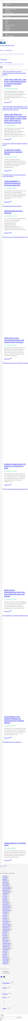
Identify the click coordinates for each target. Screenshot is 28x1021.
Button (10, 57)
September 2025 (6, 891)
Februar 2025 (6, 902)
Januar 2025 (5, 904)
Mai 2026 (5, 879)
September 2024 (6, 910)
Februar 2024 (6, 921)
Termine (7, 20)
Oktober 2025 (6, 890)
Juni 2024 (5, 915)
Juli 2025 (5, 894)
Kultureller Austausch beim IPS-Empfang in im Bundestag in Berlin (15, 466)
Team (6, 34)
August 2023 (5, 930)
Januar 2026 (5, 885)
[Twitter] (3, 43)
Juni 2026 (5, 877)
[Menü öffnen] (1, 67)
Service (4, 997)
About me (5, 37)
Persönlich (5, 994)
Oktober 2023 (6, 927)
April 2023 (5, 937)
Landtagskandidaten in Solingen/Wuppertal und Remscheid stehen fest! (12, 183)
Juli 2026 (5, 876)
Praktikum (7, 30)
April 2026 (5, 880)
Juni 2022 (5, 952)
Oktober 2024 (6, 908)
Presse (6, 21)
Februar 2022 (6, 959)
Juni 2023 (5, 934)
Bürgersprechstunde (9, 35)
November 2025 (6, 888)
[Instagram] (5, 43)
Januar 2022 (5, 960)
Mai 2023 (5, 935)
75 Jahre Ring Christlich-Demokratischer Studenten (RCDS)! (13, 152)
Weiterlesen (7, 102)
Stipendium (7, 28)
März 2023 (5, 938)
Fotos (6, 23)
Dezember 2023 (6, 924)
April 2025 (5, 899)
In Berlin (4, 987)
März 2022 (5, 957)
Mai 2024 (5, 916)
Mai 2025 (5, 898)
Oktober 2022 (6, 946)
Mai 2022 (5, 954)
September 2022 (6, 948)
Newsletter (7, 26)
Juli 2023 (5, 932)
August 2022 (5, 949)
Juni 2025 (5, 896)
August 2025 (5, 893)
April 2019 (5, 963)
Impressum (5, 971)
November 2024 (6, 907)
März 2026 (5, 882)
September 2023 (6, 929)
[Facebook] (1, 43)
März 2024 (5, 919)
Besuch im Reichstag (9, 25)
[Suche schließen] (2, 1015)
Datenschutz (6, 972)
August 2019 (5, 962)
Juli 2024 (5, 913)
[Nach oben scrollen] (1, 977)
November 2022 (6, 944)
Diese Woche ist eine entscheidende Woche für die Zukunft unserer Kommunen (14, 340)
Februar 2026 (6, 883)
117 (4, 866)
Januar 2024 (5, 923)
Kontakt (4, 1008)
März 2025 (5, 901)
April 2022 (5, 955)
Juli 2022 (5, 951)
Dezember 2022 (6, 943)
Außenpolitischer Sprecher (10, 9)
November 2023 (6, 926)
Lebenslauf (7, 16)
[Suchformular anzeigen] (2, 40)
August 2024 (5, 912)
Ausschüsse (8, 10)
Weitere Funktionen (9, 12)
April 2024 (5, 918)
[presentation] (15, 73)
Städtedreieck (8, 3)
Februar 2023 (6, 940)
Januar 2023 (5, 941)
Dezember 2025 (6, 887)
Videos (6, 5)
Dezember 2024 (6, 905)
